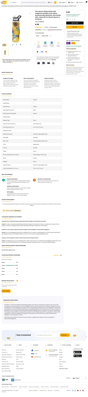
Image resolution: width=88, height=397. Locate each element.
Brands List (19, 352)
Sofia (60, 350)
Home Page (4, 6)
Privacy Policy (43, 390)
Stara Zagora (62, 361)
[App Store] (78, 352)
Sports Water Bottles (44, 6)
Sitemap (4, 359)
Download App (20, 350)
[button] (63, 2)
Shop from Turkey (64, 386)
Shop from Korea (45, 386)
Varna (60, 354)
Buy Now (54, 59)
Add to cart (75, 23)
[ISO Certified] (15, 380)
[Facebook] (73, 390)
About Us (4, 350)
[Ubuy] (4, 2)
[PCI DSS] (5, 380)
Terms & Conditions (33, 390)
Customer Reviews (20, 354)
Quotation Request (6, 354)
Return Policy (19, 357)
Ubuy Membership (6, 371)
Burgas (61, 357)
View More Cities (63, 368)
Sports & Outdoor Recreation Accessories (29, 6)
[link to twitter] (20, 44)
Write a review (6, 291)
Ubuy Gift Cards (20, 364)
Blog (17, 366)
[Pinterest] (83, 390)
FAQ (17, 359)
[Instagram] (75, 390)
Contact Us (4, 352)
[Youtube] (78, 390)
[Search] (55, 2)
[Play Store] (78, 356)
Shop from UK (14, 386)
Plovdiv (61, 352)
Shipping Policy (5, 366)
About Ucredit (19, 361)
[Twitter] (80, 390)
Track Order (5, 361)
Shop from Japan (23, 386)
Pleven (60, 364)
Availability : (38, 29)
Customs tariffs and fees (8, 364)
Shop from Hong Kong (34, 386)
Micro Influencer (6, 368)
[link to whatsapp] (13, 44)
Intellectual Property (7, 357)
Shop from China (54, 386)
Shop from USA (5, 386)
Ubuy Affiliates (19, 368)
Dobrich (61, 366)
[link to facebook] (16, 44)
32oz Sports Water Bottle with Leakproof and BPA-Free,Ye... (63, 6)
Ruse (60, 359)
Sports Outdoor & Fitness (13, 6)
